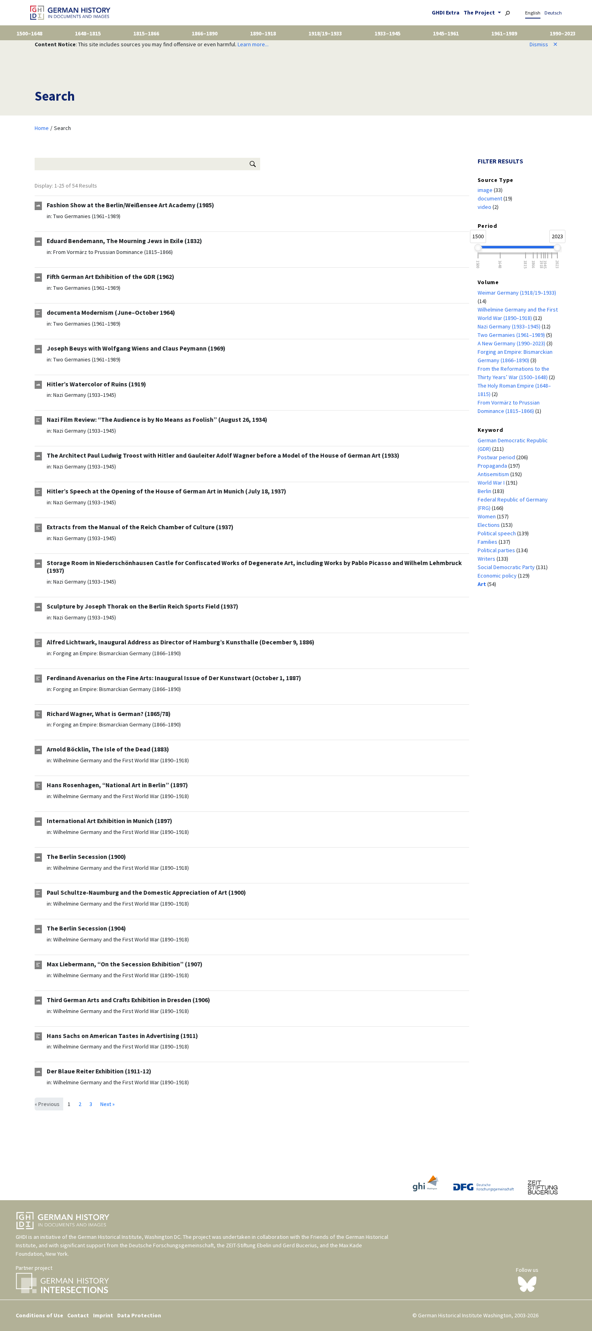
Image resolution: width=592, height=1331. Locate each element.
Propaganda (493, 465)
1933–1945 (387, 33)
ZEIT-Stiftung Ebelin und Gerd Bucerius (271, 1245)
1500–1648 (29, 33)
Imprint (103, 1315)
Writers (487, 558)
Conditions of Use (39, 1315)
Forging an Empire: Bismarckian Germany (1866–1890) (117, 653)
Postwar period (497, 457)
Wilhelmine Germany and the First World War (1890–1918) (121, 760)
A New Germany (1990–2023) (512, 343)
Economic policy (498, 575)
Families (488, 541)
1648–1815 (88, 33)
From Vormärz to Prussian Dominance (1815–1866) (113, 252)
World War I (492, 482)
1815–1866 (146, 33)
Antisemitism (494, 474)
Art (482, 584)
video (485, 206)
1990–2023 (562, 33)
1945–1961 (446, 33)
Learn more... (253, 44)
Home (42, 128)
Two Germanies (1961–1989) (86, 216)
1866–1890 (204, 33)
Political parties (497, 550)
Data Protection (139, 1315)
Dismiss (544, 44)
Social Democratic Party (507, 567)
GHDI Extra (446, 12)
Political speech (497, 533)
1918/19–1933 (325, 33)
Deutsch (553, 13)
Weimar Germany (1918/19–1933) (517, 292)
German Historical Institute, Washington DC (129, 1236)
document (490, 198)
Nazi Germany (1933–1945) (84, 394)
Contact (78, 1315)
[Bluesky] (527, 1283)
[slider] (478, 247)
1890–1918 (263, 33)
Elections (489, 524)
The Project (480, 12)
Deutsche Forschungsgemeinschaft (171, 1245)
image (486, 190)
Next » (107, 1104)
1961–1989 (504, 33)
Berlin (485, 491)
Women (487, 516)
